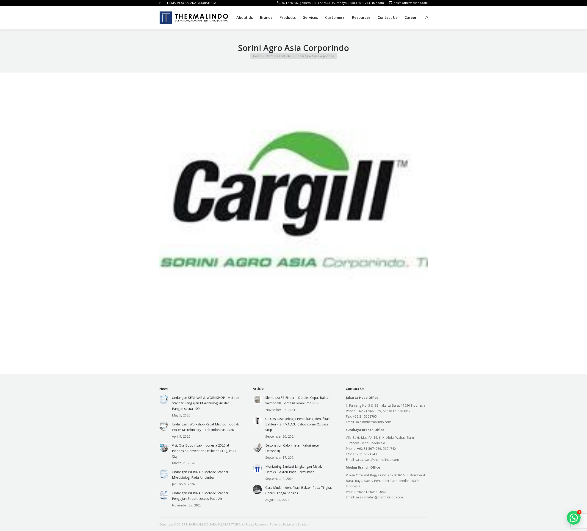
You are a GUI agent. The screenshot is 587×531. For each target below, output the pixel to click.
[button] (574, 518)
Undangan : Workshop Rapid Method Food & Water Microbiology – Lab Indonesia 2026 (205, 427)
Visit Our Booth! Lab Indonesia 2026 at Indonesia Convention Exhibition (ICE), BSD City (204, 450)
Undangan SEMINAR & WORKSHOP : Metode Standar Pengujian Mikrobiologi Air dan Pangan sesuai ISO (205, 403)
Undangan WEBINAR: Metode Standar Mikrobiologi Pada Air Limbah (200, 475)
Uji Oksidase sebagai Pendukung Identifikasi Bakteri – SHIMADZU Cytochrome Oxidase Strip (297, 424)
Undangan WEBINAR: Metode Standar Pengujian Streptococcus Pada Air (200, 496)
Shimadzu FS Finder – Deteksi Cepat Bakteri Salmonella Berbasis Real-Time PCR (297, 400)
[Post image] (164, 399)
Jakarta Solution (298, 524)
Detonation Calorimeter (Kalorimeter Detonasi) (292, 448)
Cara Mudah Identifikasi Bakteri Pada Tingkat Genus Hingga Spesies (298, 490)
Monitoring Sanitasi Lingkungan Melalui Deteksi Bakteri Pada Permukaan (294, 469)
